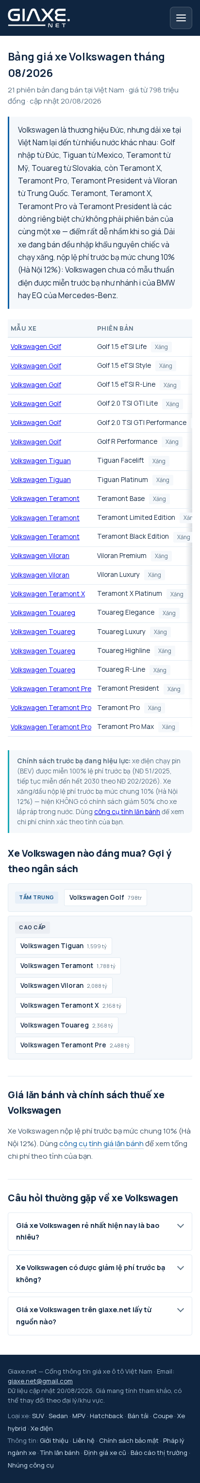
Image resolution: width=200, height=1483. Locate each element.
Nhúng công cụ (31, 1465)
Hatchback (106, 1415)
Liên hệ (84, 1440)
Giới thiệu (54, 1440)
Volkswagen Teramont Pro (51, 707)
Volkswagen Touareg (43, 612)
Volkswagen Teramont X (48, 594)
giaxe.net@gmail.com (40, 1381)
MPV (78, 1415)
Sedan (58, 1415)
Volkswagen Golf (36, 346)
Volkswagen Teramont (45, 498)
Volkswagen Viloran (40, 555)
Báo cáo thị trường (159, 1452)
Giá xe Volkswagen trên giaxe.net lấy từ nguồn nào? (83, 1315)
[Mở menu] (181, 18)
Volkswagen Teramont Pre (51, 688)
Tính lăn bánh (60, 1452)
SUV (38, 1415)
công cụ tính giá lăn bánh (101, 1143)
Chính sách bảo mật (129, 1440)
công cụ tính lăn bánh (127, 811)
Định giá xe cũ (105, 1452)
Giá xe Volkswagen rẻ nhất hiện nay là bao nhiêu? (87, 1231)
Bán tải (138, 1415)
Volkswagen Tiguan (41, 460)
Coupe (163, 1415)
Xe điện (42, 1428)
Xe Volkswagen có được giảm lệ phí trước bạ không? (90, 1273)
